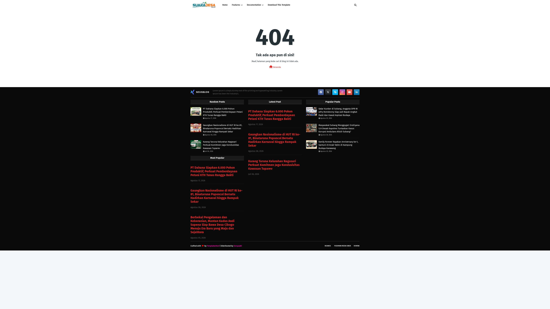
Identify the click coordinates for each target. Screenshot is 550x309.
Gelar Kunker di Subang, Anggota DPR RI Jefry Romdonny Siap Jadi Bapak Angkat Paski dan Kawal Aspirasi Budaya (338, 111)
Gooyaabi (238, 246)
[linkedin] (357, 92)
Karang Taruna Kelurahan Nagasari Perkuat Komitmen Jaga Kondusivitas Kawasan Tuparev (221, 144)
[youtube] (349, 92)
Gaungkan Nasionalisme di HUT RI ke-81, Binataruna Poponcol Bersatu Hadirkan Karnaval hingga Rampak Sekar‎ (222, 128)
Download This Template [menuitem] (279, 5)
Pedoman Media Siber (342, 246)
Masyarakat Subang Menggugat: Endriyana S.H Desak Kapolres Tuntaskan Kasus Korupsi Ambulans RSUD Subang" (339, 128)
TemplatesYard (213, 246)
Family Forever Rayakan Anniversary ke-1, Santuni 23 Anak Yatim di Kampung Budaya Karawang (338, 144)
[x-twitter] (328, 92)
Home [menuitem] (225, 5)
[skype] (335, 92)
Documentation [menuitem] (254, 5)
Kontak (357, 246)
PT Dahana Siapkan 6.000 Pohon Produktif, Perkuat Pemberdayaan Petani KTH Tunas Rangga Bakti (223, 111)
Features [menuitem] (236, 5)
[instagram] (342, 92)
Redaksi (328, 246)
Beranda (277, 67)
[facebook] (321, 92)
